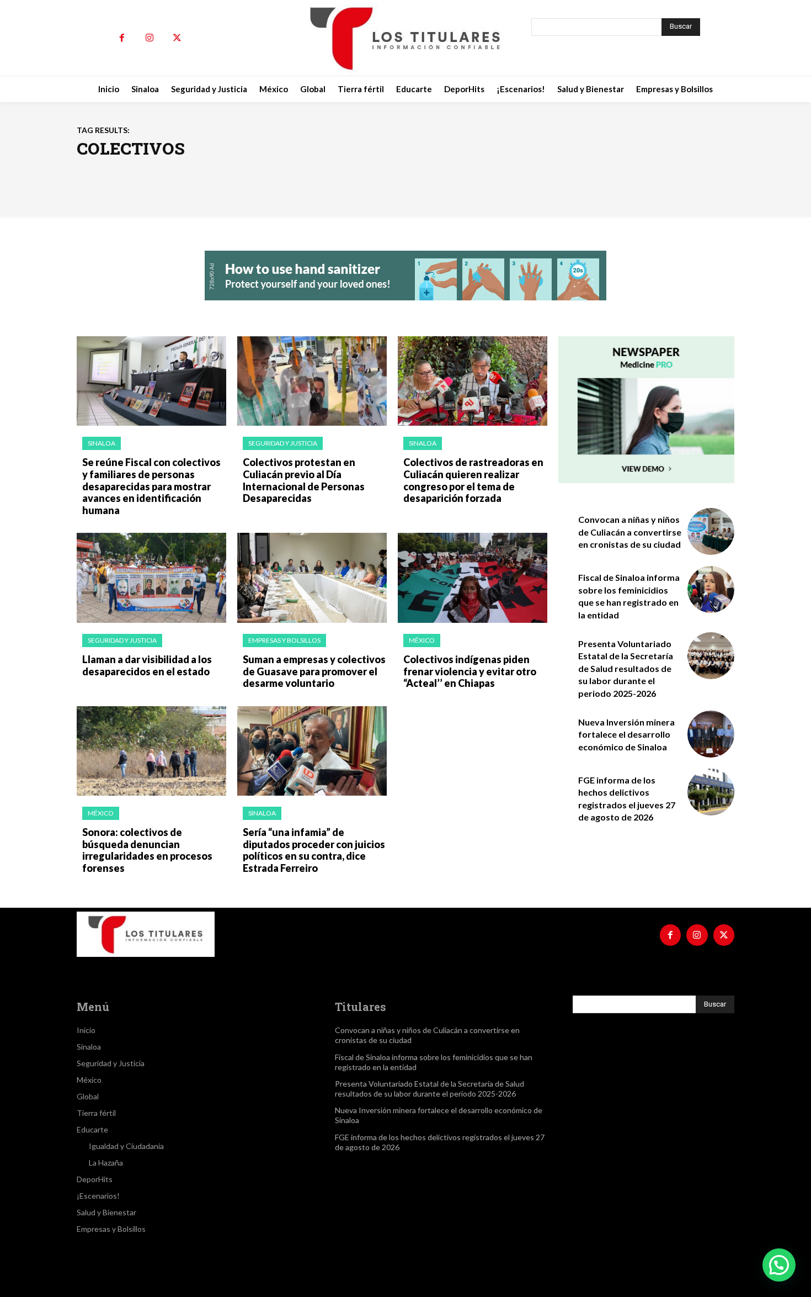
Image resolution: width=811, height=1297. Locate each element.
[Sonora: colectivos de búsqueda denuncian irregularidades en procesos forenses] (151, 751)
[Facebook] (122, 38)
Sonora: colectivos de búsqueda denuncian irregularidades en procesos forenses (147, 850)
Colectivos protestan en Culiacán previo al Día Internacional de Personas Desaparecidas (304, 480)
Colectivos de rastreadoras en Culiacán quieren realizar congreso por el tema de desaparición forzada (473, 480)
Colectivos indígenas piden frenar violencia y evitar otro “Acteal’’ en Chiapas (469, 671)
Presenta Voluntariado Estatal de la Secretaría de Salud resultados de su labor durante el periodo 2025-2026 (625, 668)
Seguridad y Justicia (282, 443)
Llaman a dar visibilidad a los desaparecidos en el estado (147, 665)
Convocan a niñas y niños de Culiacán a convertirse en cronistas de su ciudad (629, 531)
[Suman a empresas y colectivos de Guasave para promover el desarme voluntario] (312, 578)
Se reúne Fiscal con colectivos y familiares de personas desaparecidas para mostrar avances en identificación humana (151, 486)
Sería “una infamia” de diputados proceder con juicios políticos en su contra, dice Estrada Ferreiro (314, 850)
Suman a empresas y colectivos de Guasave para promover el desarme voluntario (314, 671)
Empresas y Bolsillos (284, 640)
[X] (177, 38)
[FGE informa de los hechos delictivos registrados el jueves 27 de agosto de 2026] (710, 792)
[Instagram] (149, 38)
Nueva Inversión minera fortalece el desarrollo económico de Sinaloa (626, 734)
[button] (779, 1265)
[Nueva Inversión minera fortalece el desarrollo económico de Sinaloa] (710, 734)
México (422, 640)
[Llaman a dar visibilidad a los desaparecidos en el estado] (151, 578)
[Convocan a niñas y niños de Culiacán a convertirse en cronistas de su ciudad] (710, 531)
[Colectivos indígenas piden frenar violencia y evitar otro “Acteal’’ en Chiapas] (472, 578)
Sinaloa (101, 443)
